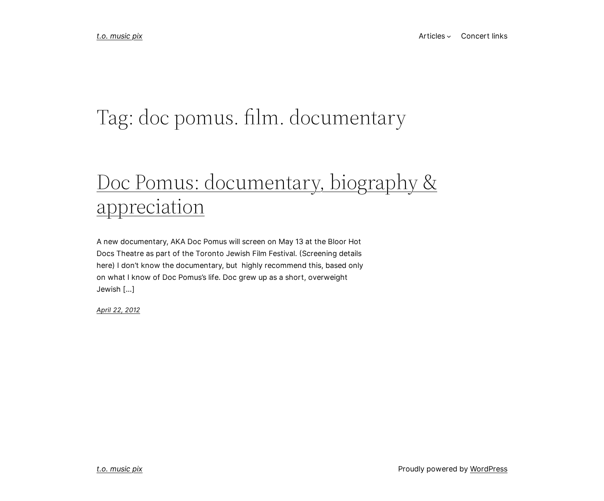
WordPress (488, 468)
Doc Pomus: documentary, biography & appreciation (267, 194)
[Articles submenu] (449, 36)
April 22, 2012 (118, 310)
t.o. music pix (120, 36)
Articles (432, 36)
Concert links (484, 36)
